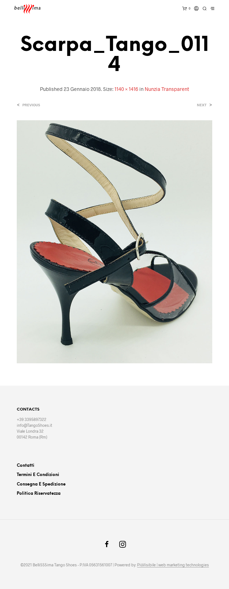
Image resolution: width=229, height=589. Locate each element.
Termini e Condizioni (38, 475)
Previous (31, 105)
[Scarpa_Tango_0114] (114, 241)
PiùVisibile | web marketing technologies (173, 565)
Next (202, 105)
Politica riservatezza (39, 493)
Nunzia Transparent (167, 89)
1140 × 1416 (126, 89)
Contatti (25, 465)
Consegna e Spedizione (41, 484)
